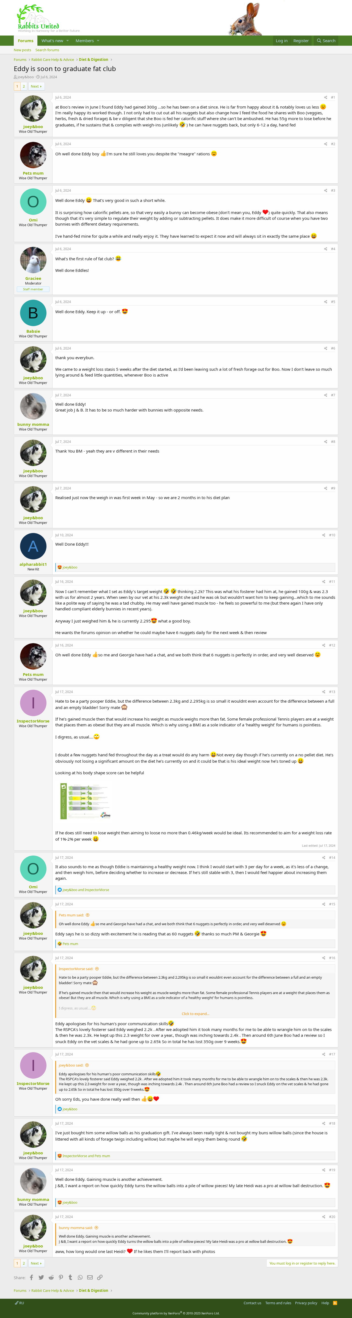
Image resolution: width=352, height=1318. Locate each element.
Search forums (47, 49)
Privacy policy (306, 1302)
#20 (332, 1216)
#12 (332, 645)
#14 (332, 857)
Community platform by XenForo (176, 1313)
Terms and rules (278, 1302)
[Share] (325, 97)
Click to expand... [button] (195, 1013)
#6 (333, 348)
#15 (332, 904)
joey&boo (26, 76)
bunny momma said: (76, 1227)
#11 (332, 581)
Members (85, 40)
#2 (333, 144)
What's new (52, 40)
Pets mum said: (71, 915)
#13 (332, 691)
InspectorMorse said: (76, 968)
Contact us (252, 1302)
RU (21, 1302)
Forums (25, 40)
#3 (333, 190)
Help (325, 1302)
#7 (333, 395)
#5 (333, 301)
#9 (333, 488)
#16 (332, 958)
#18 (332, 1123)
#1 (333, 97)
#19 (332, 1170)
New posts (22, 49)
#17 (332, 1054)
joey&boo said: (71, 1065)
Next (35, 86)
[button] (68, 41)
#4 (333, 249)
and (86, 889)
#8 (333, 441)
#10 (332, 535)
